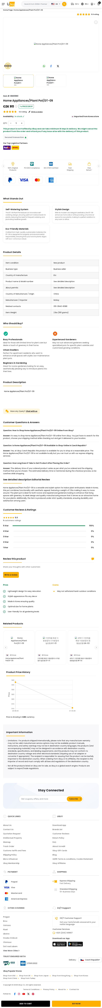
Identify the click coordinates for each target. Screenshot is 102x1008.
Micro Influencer (10, 859)
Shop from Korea (81, 975)
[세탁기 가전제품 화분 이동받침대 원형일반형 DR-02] (83, 645)
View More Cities (10, 950)
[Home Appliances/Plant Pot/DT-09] (51, 44)
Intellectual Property (12, 838)
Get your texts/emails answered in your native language (78, 923)
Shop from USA (9, 975)
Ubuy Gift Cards (59, 850)
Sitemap (7, 842)
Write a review (10, 575)
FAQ (54, 842)
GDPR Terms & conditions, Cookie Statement (72, 859)
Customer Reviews (60, 833)
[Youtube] (23, 994)
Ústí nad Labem (10, 946)
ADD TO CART (25, 1003)
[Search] (64, 4)
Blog (54, 855)
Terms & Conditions (31, 989)
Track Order (8, 846)
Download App (59, 825)
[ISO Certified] (27, 963)
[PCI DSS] (9, 963)
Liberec (6, 934)
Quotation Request (11, 833)
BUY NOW (76, 1003)
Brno (5, 921)
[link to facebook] (51, 66)
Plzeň (5, 929)
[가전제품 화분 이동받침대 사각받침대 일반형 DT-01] (51, 645)
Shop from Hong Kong (61, 975)
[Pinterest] (33, 994)
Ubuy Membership (11, 863)
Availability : (8, 116)
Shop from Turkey (28, 978)
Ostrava (7, 925)
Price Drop (27, 106)
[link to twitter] (58, 66)
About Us (7, 825)
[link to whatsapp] (44, 66)
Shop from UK (24, 975)
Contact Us (8, 829)
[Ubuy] (11, 3)
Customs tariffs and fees (14, 850)
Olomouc (7, 942)
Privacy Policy (48, 989)
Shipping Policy (10, 855)
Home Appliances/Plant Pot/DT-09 (28, 10)
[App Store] (59, 945)
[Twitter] (28, 994)
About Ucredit (58, 846)
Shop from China (10, 978)
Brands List (57, 829)
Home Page (8, 10)
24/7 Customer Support (71, 918)
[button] (74, 4)
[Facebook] (15, 994)
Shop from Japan (41, 975)
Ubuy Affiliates (59, 863)
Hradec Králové (10, 938)
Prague (6, 917)
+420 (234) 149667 (64, 933)
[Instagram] (19, 994)
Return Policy (58, 838)
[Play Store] (75, 945)
